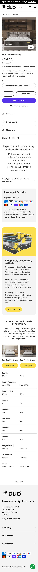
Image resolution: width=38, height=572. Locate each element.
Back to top (19, 482)
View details (10, 365)
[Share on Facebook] (13, 138)
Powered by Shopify (20, 567)
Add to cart (26, 94)
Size (3, 81)
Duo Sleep (10, 567)
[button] (30, 6)
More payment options (19, 106)
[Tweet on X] (9, 138)
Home (4, 14)
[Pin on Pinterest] (18, 138)
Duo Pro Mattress (13, 14)
